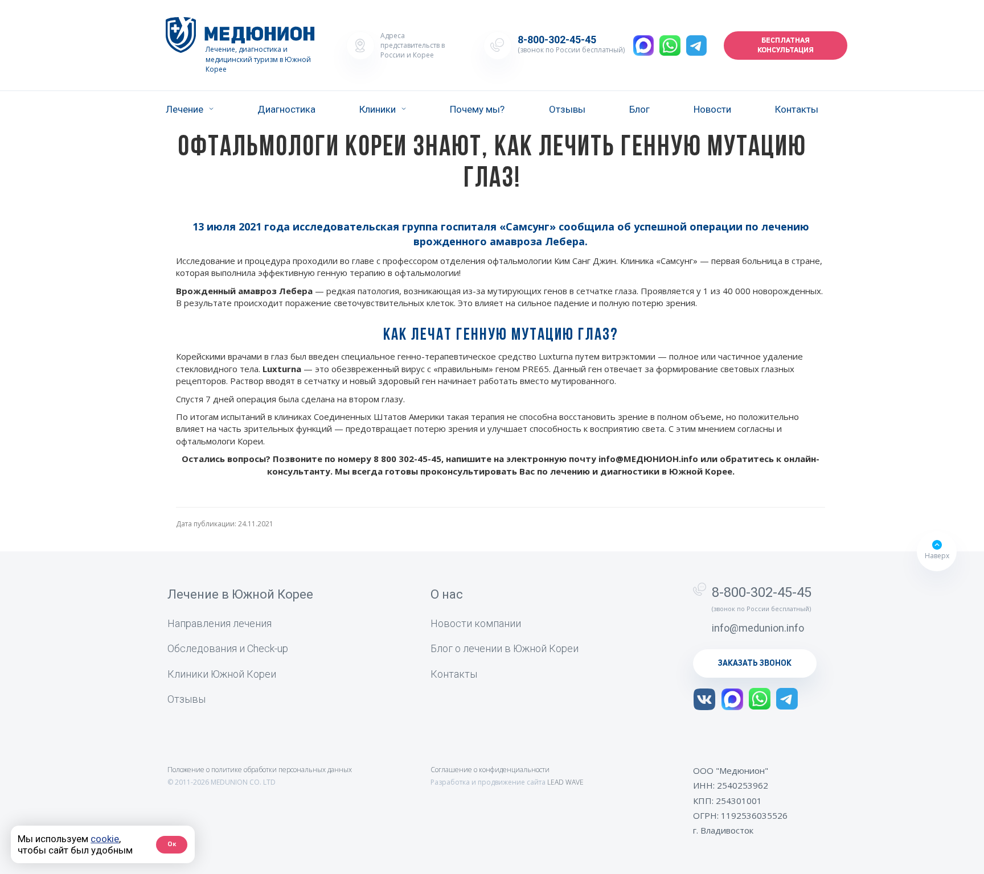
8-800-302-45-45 (557, 40)
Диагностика (286, 109)
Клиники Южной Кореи (221, 674)
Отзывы (567, 109)
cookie (105, 838)
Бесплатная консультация (785, 45)
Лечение (184, 109)
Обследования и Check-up (227, 648)
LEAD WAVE (565, 782)
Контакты (796, 109)
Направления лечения (219, 623)
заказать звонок (755, 663)
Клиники (377, 109)
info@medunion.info (758, 628)
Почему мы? (477, 109)
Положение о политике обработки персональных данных (259, 769)
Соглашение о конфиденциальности (490, 769)
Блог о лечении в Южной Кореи (504, 648)
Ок (171, 844)
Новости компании (475, 623)
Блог (639, 109)
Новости (712, 109)
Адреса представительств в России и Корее (412, 45)
